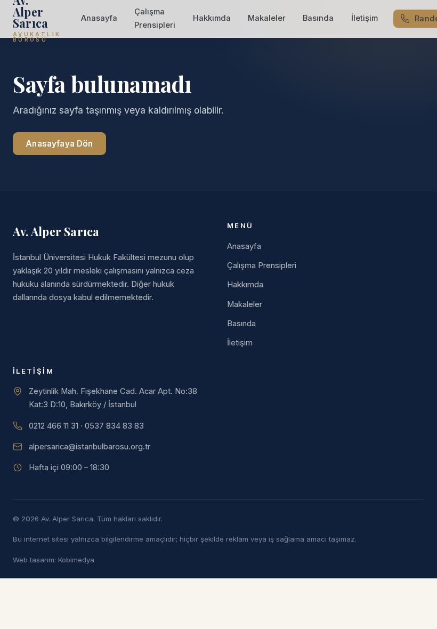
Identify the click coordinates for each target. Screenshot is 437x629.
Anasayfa (99, 18)
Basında (318, 18)
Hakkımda (212, 18)
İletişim (364, 18)
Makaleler (267, 18)
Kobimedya (76, 559)
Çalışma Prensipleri (154, 18)
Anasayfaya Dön (59, 144)
